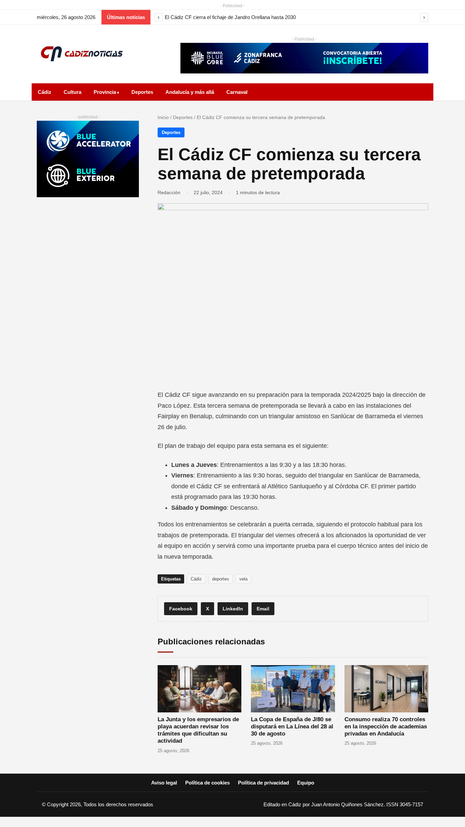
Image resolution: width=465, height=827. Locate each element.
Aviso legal (164, 783)
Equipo (305, 783)
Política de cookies (207, 783)
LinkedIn (233, 608)
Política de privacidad (263, 783)
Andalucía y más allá (189, 92)
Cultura (72, 92)
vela (243, 578)
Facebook (180, 608)
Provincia (105, 92)
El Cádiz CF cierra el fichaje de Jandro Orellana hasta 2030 (230, 17)
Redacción (169, 192)
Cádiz (44, 92)
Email (263, 608)
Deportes (142, 92)
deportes (220, 578)
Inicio (163, 117)
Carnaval (236, 92)
